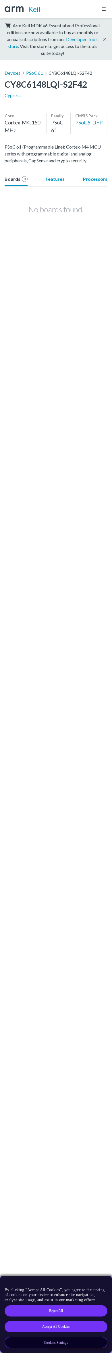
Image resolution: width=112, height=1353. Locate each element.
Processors (95, 179)
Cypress (13, 95)
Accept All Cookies (56, 1327)
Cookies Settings (56, 1343)
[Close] (104, 1282)
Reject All (56, 1311)
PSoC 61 (34, 73)
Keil (34, 9)
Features (55, 179)
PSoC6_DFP (89, 122)
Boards (15, 179)
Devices (12, 73)
